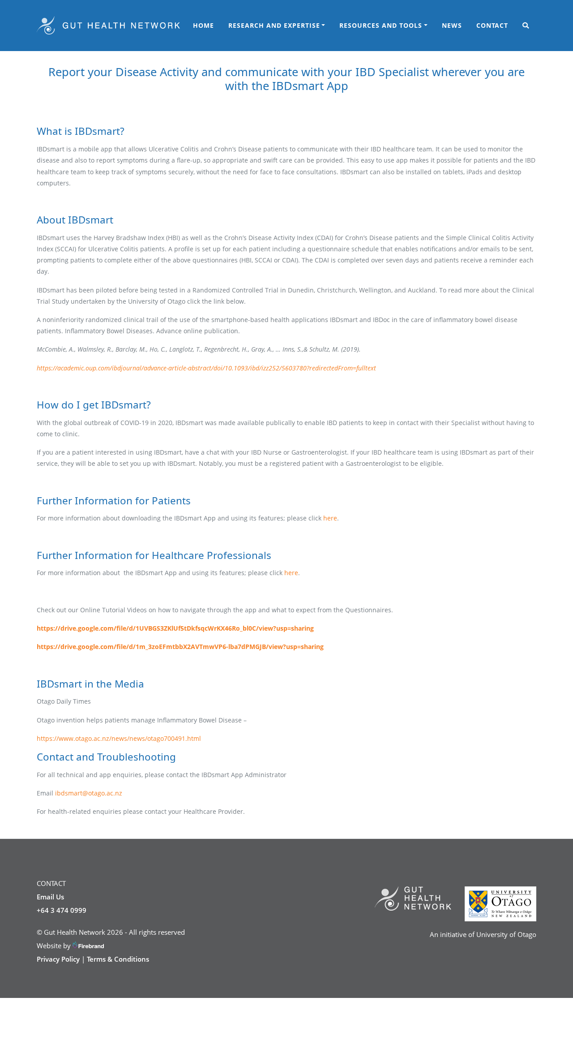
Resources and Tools (380, 25)
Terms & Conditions (118, 958)
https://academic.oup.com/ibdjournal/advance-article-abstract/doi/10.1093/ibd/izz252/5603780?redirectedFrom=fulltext (206, 368)
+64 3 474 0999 (61, 910)
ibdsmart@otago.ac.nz (88, 793)
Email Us (50, 896)
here (330, 518)
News (452, 25)
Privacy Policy (58, 958)
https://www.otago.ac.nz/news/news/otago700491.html (119, 738)
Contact (492, 25)
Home (203, 25)
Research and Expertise (274, 25)
